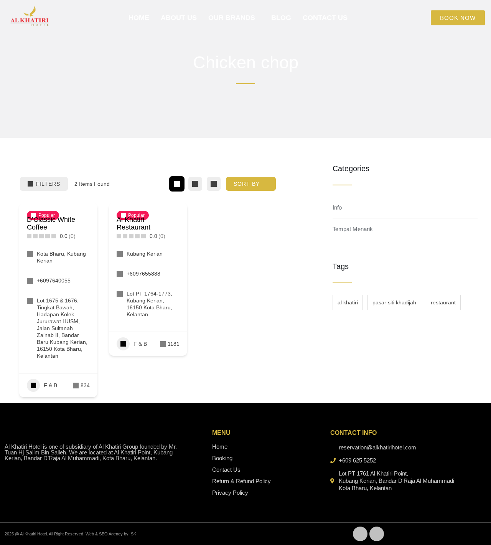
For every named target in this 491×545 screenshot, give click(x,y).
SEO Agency (111, 534)
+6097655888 (143, 274)
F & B (50, 385)
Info (337, 207)
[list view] (195, 184)
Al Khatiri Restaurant (133, 223)
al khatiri (348, 302)
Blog (281, 17)
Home (139, 17)
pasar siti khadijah (394, 302)
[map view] (213, 184)
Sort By (247, 184)
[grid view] (177, 184)
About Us (179, 17)
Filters (48, 184)
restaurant (443, 302)
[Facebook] (360, 534)
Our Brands (231, 17)
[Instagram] (376, 534)
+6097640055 (54, 280)
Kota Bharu (50, 254)
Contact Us (325, 17)
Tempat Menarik (353, 229)
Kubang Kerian (145, 254)
